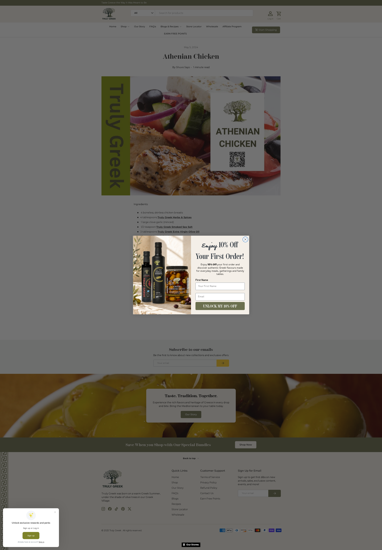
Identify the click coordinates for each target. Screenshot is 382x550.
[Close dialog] (245, 239)
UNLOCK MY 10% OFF (220, 306)
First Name (201, 280)
